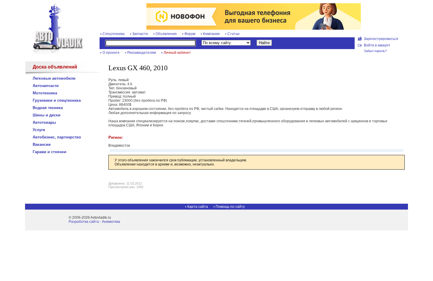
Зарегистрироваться (381, 39)
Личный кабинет (177, 53)
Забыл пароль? (375, 51)
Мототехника (45, 93)
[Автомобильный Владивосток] (54, 53)
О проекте (111, 53)
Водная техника (48, 108)
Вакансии (42, 144)
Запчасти (140, 34)
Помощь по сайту (230, 207)
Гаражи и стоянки (49, 152)
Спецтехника (114, 34)
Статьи (233, 34)
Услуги (39, 130)
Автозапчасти (46, 85)
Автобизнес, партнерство (57, 137)
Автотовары (44, 122)
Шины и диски (46, 115)
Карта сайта (197, 207)
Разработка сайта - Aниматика (94, 222)
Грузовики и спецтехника (57, 100)
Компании (211, 34)
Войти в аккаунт (377, 45)
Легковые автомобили (54, 78)
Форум (189, 34)
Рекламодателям (141, 53)
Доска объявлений (55, 66)
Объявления (166, 34)
